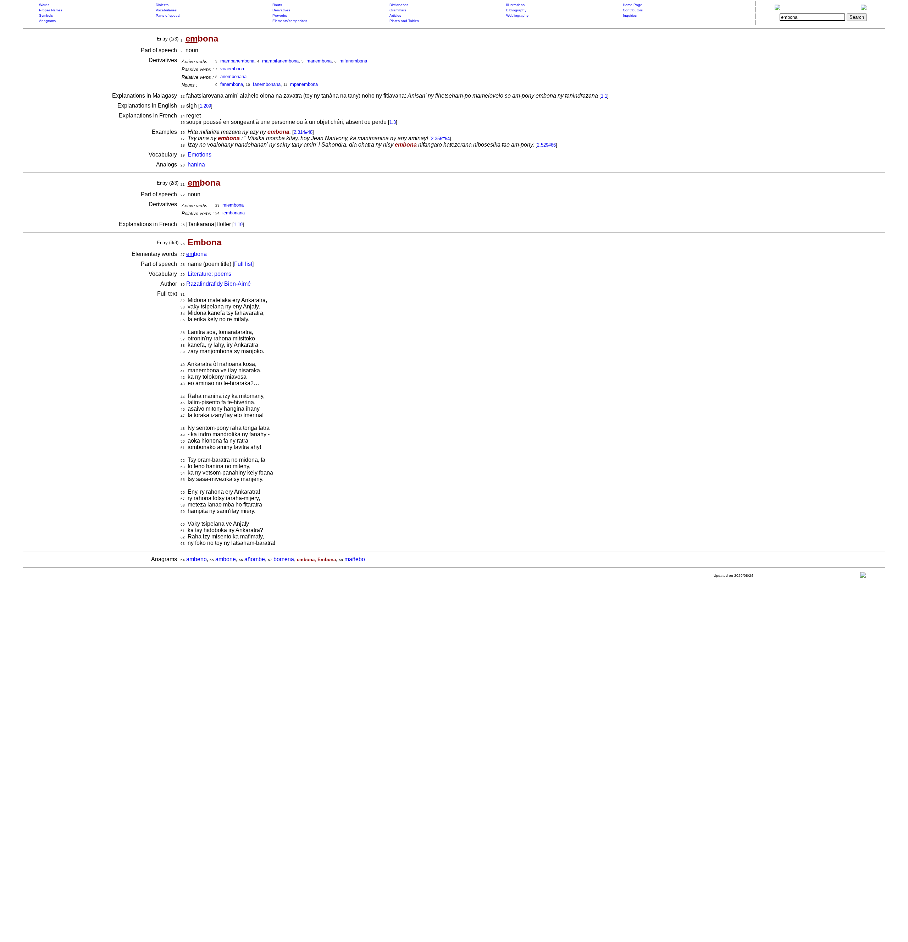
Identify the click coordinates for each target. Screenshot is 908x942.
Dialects (162, 5)
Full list (243, 264)
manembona (319, 61)
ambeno (196, 559)
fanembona (231, 84)
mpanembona (304, 84)
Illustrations (515, 5)
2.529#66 (546, 145)
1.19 (238, 224)
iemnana (233, 212)
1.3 (392, 122)
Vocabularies (166, 10)
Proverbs (279, 15)
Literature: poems (209, 274)
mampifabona (280, 61)
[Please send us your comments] (863, 577)
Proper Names (50, 10)
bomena (283, 559)
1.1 (604, 96)
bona (196, 254)
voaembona (232, 68)
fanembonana (267, 84)
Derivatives (281, 10)
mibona (233, 205)
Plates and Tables (404, 21)
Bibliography (516, 10)
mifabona (353, 61)
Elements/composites (289, 21)
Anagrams (47, 21)
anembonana (233, 76)
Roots (277, 5)
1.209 (205, 106)
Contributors (633, 10)
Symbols (46, 15)
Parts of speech (169, 15)
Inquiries (630, 15)
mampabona (237, 61)
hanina (196, 164)
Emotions (199, 155)
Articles (395, 15)
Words (44, 5)
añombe (254, 559)
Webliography (517, 15)
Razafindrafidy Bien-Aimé (218, 284)
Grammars (397, 10)
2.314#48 (303, 132)
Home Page (632, 5)
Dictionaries (398, 5)
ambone (225, 559)
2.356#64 (440, 138)
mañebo (354, 559)
